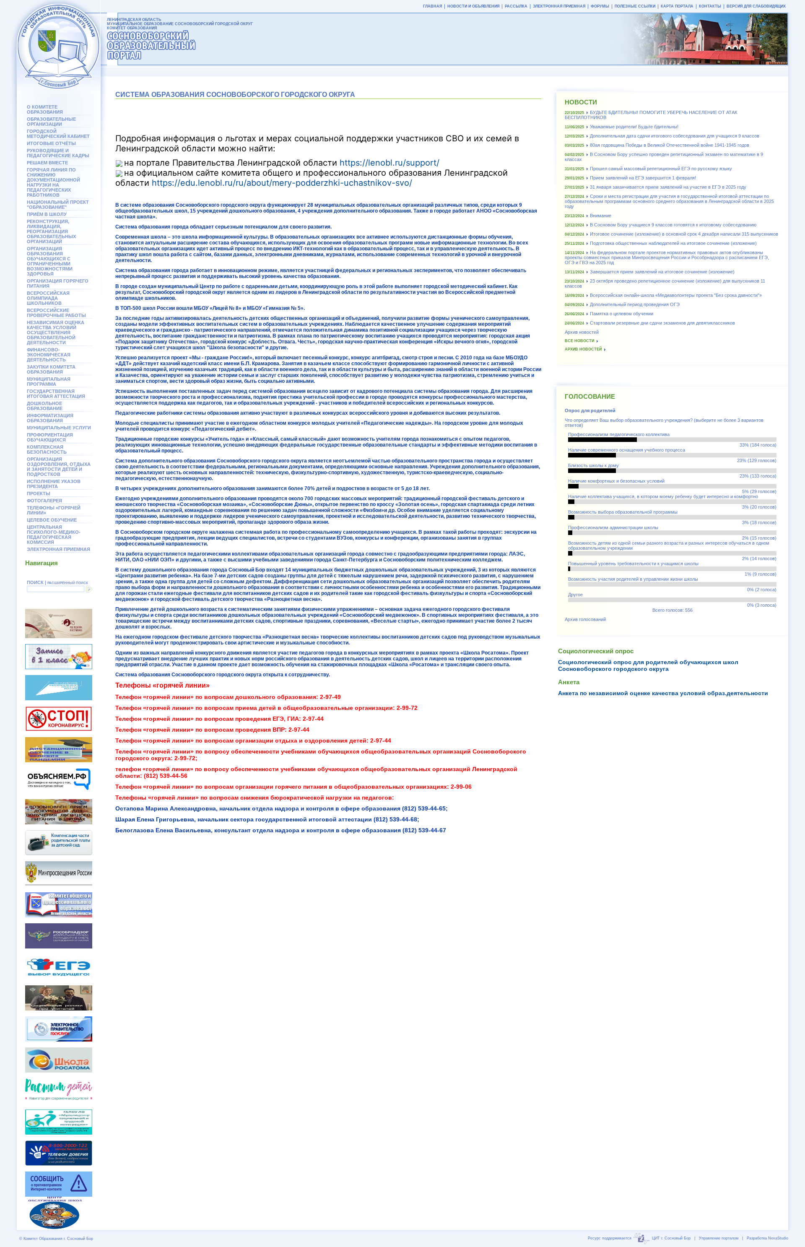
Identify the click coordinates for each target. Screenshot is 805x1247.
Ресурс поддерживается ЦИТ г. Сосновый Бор (639, 1238)
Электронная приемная (58, 549)
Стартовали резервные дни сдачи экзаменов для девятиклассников (662, 322)
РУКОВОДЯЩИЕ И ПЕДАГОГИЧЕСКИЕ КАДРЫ (58, 153)
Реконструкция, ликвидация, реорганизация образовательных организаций (51, 231)
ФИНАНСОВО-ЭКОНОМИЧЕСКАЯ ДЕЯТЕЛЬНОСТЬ (48, 354)
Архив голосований (585, 619)
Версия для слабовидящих (756, 6)
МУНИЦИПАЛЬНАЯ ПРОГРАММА (48, 382)
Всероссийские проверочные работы (56, 313)
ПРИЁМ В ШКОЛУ (47, 214)
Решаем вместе (47, 162)
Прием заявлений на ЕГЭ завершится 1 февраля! (643, 177)
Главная (432, 6)
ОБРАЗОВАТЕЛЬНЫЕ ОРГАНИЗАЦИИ (51, 122)
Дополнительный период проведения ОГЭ (635, 304)
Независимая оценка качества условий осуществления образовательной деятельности (55, 332)
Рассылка (516, 6)
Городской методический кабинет (58, 134)
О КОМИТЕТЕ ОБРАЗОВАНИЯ (45, 109)
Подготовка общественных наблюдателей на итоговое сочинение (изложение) (673, 243)
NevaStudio (778, 1238)
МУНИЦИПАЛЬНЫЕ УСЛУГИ (59, 427)
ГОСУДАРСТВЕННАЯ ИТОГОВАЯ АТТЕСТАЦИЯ (56, 394)
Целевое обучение (52, 519)
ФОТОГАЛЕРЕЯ (44, 500)
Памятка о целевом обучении (621, 313)
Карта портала (677, 6)
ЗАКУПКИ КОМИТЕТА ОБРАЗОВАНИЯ (51, 369)
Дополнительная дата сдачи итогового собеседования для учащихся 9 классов (674, 135)
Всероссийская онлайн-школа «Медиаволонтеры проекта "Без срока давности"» (676, 295)
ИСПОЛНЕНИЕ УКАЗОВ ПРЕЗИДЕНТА (53, 484)
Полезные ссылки (635, 6)
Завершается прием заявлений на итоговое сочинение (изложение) (662, 271)
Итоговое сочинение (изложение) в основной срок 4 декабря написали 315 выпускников (684, 233)
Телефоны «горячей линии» (53, 510)
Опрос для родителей (590, 410)
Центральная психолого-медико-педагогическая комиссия (53, 535)
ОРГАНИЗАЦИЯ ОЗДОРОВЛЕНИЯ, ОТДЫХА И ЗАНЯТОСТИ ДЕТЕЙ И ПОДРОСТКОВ (59, 467)
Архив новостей (582, 332)
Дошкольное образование (44, 406)
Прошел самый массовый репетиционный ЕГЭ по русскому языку (661, 168)
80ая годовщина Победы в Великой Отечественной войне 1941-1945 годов (669, 145)
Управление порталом (718, 1238)
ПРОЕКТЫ (38, 493)
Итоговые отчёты (51, 143)
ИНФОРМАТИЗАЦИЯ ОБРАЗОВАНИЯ (50, 418)
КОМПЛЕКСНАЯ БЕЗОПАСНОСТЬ (47, 449)
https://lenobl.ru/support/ (389, 163)
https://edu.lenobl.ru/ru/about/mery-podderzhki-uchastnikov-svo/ (282, 183)
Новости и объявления (473, 6)
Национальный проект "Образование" (58, 205)
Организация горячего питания (57, 283)
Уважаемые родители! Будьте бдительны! (634, 126)
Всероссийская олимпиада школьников (48, 298)
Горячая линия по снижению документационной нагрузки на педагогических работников (53, 182)
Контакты (710, 6)
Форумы (600, 6)
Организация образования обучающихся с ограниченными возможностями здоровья (50, 261)
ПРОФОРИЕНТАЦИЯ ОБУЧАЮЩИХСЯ (50, 437)
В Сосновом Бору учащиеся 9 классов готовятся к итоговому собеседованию (673, 224)
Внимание (600, 215)
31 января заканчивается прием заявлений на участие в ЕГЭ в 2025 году (668, 187)
